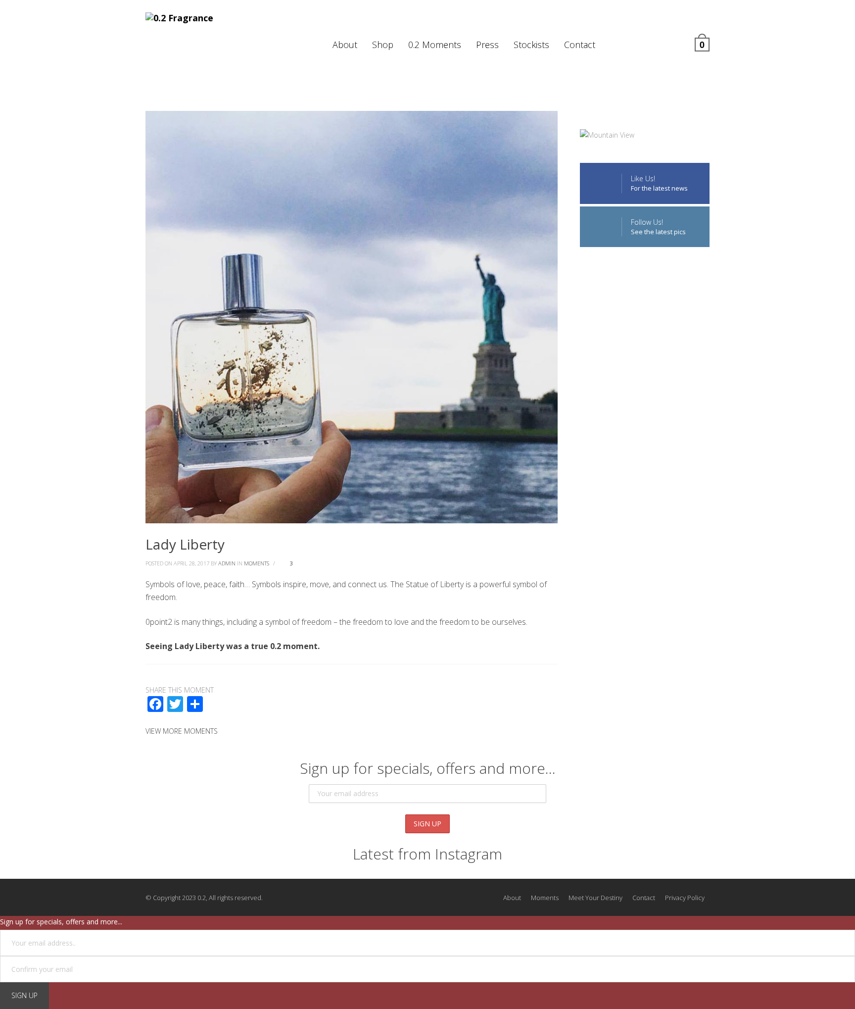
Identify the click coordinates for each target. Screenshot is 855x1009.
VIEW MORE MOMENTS (181, 731)
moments (256, 563)
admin (227, 563)
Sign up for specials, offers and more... (61, 921)
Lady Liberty (185, 544)
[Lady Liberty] (351, 316)
